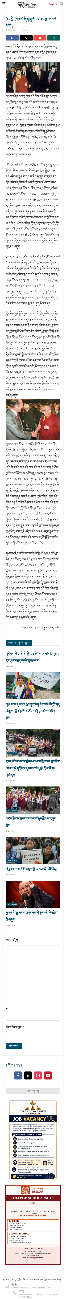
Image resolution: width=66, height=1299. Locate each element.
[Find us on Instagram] (38, 1075)
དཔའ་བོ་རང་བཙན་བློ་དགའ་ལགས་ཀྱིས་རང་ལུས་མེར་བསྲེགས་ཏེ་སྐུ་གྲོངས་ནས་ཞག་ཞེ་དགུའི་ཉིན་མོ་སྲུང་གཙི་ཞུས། (33, 768)
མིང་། (9, 1009)
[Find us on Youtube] (48, 1075)
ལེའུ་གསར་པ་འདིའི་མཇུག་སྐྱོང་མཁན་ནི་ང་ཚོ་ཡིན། (31, 869)
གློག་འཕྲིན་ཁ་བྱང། (15, 1027)
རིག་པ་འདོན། (13, 940)
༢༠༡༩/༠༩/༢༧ (25, 30)
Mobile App (12, 696)
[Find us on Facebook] (18, 1075)
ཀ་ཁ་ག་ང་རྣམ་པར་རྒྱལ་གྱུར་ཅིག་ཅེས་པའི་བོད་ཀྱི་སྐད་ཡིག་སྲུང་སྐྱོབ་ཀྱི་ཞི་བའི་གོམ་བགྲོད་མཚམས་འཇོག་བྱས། (33, 711)
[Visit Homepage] (27, 5)
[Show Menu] (3, 5)
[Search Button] (62, 5)
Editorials (12, 861)
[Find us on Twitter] (28, 1075)
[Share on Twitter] (26, 38)
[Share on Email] (39, 38)
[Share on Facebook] (12, 38)
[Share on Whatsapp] (53, 38)
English (53, 5)
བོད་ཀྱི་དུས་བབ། (10, 30)
